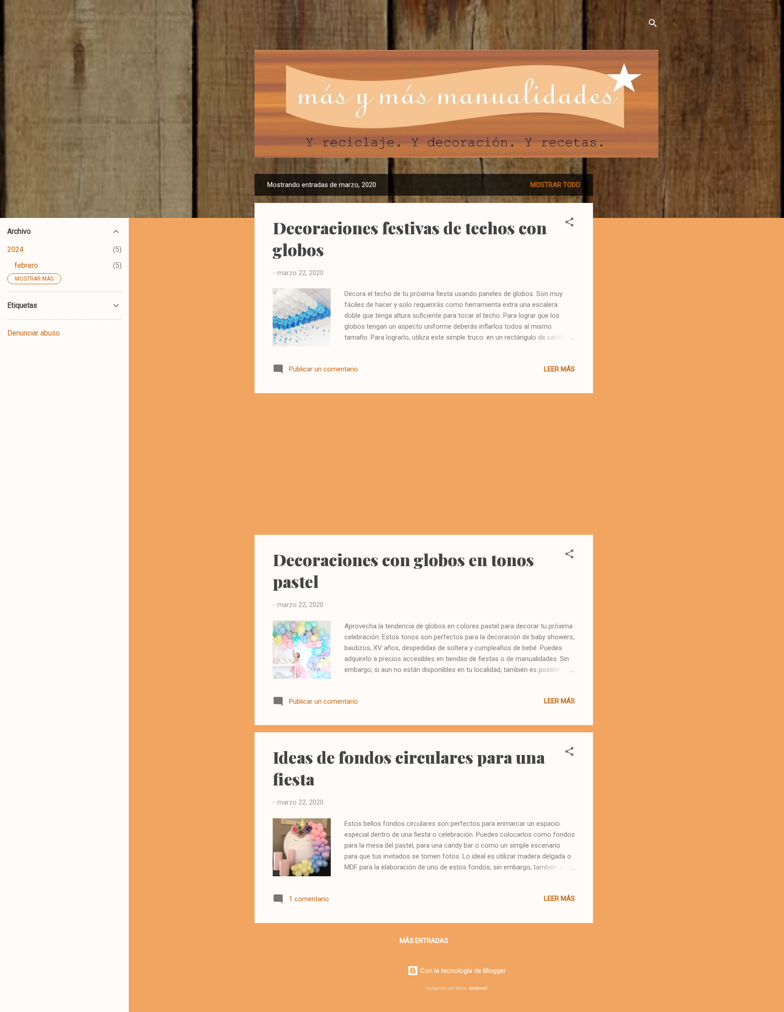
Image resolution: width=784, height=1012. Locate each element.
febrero (26, 265)
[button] (569, 224)
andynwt (478, 988)
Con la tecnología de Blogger (462, 971)
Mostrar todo (555, 185)
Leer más (559, 369)
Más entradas (424, 940)
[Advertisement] (629, 310)
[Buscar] (652, 25)
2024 (15, 249)
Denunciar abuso (33, 333)
